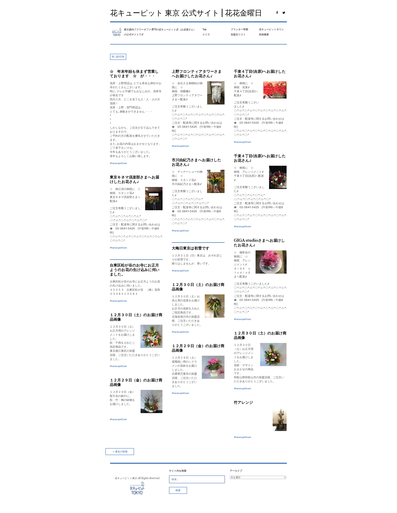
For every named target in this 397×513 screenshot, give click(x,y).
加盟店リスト (238, 34)
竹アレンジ (243, 402)
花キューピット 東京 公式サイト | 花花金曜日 (186, 13)
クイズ (206, 34)
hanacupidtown (119, 163)
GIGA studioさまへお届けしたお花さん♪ (259, 242)
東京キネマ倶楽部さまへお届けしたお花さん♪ (134, 179)
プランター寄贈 (239, 29)
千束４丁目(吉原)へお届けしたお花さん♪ (260, 73)
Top (204, 29)
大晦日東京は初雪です (191, 248)
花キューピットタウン (271, 29)
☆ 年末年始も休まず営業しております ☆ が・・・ (134, 73)
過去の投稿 (121, 451)
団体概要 (264, 34)
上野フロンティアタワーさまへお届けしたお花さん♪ (197, 73)
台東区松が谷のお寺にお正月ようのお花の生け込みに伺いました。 (135, 269)
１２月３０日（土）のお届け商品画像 (198, 286)
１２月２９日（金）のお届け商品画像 (198, 348)
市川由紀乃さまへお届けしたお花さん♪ (196, 162)
